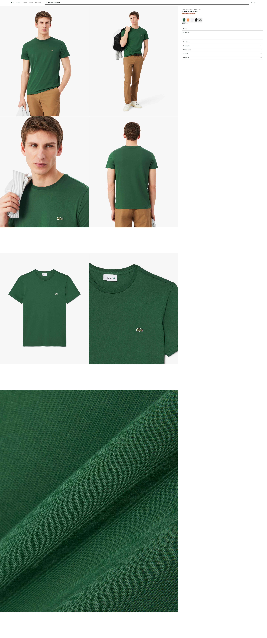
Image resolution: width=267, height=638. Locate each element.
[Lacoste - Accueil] (12, 3)
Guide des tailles (185, 32)
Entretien (185, 53)
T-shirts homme (197, 9)
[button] (255, 3)
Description (186, 41)
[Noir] (196, 20)
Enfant (31, 2)
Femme (25, 2)
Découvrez (38, 2)
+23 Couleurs (200, 20)
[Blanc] (192, 20)
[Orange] (188, 20)
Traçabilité (186, 57)
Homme (18, 2)
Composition (186, 45)
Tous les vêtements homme (187, 9)
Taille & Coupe (187, 49)
